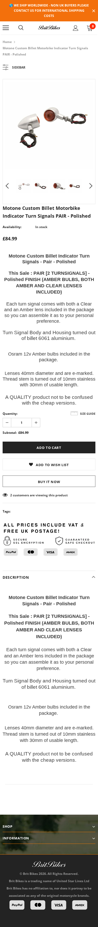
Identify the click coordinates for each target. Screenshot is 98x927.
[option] (49, 125)
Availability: (12, 227)
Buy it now (49, 481)
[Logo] (49, 27)
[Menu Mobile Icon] (6, 28)
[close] (93, 11)
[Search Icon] (21, 28)
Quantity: (10, 413)
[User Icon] (75, 28)
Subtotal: (10, 432)
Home (7, 42)
